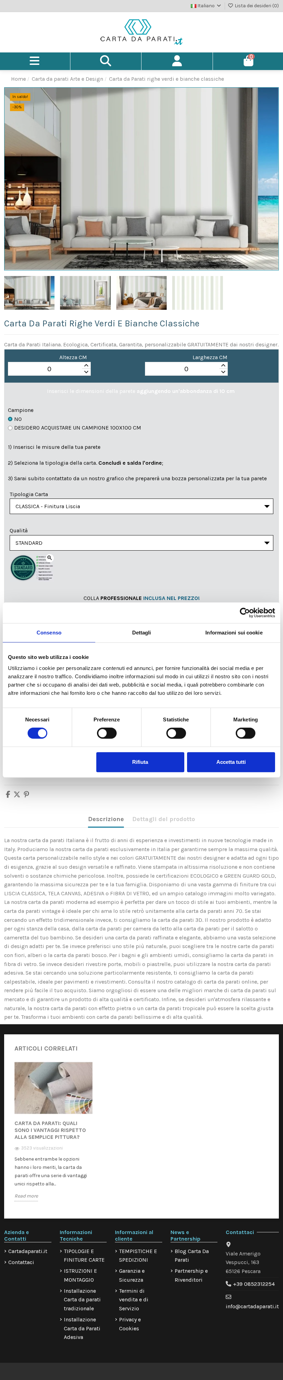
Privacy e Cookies (130, 1324)
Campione (20, 410)
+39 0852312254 (254, 1284)
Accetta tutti (231, 762)
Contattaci (21, 1262)
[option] (53, 1136)
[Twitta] (16, 795)
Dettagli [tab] (141, 632)
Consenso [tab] (49, 632)
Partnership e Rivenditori (191, 1275)
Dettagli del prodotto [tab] (163, 819)
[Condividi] (8, 795)
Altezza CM (73, 357)
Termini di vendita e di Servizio (133, 1300)
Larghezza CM (210, 357)
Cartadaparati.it (27, 1251)
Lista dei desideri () (256, 6)
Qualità (19, 530)
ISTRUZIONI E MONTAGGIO (80, 1275)
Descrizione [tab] (106, 819)
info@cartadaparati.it (252, 1306)
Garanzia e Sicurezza (132, 1275)
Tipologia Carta (29, 494)
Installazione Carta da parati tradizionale (82, 1300)
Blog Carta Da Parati (192, 1255)
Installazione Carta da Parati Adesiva (82, 1328)
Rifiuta (140, 762)
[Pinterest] (26, 795)
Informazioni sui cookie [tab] (233, 632)
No (18, 419)
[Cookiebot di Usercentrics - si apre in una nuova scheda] (245, 613)
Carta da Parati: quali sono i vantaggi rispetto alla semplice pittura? (50, 1130)
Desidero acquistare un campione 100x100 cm (77, 427)
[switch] (107, 733)
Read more (26, 1196)
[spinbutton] (49, 369)
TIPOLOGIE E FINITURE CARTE (84, 1255)
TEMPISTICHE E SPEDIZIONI (138, 1255)
